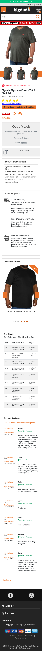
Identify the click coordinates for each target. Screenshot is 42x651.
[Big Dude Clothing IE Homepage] (22, 10)
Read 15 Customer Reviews (11, 104)
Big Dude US (24, 1)
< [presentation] (4, 295)
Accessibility (29, 636)
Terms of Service (20, 638)
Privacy (20, 636)
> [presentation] (37, 295)
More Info (7, 620)
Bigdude (24, 143)
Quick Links (8, 613)
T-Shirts (25, 138)
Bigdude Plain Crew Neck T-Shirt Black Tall (21, 311)
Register (30, 4)
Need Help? (8, 606)
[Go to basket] (38, 10)
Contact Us (11, 636)
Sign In (38, 4)
